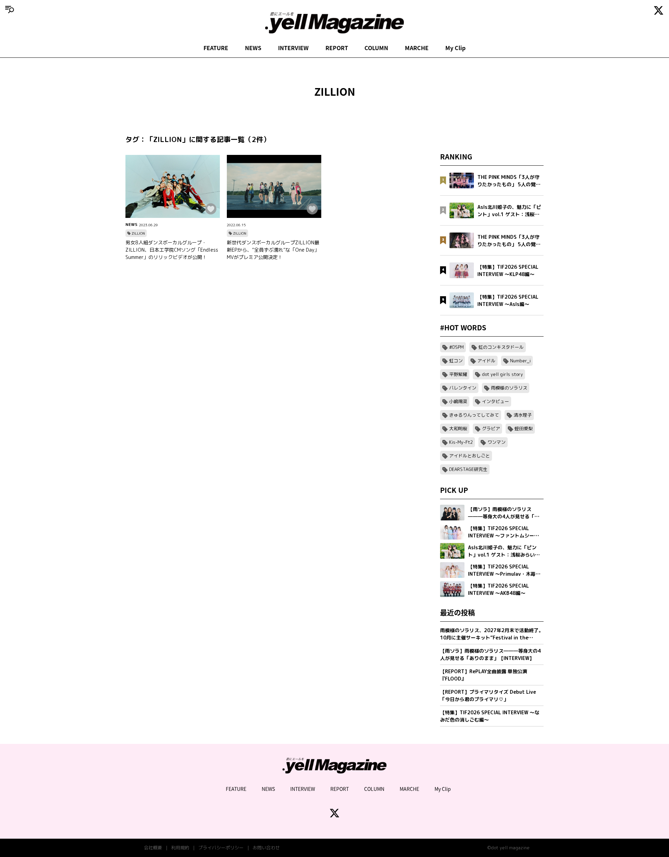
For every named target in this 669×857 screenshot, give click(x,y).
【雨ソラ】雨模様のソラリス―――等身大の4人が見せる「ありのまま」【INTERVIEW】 (490, 654)
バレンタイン (462, 388)
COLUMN (376, 48)
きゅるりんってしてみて (474, 415)
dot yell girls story (502, 374)
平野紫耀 (458, 374)
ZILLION (138, 233)
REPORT (336, 48)
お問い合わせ (266, 847)
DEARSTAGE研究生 (468, 469)
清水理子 (523, 415)
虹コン (456, 360)
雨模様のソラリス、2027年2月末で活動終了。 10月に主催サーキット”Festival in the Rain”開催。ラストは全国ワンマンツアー (492, 634)
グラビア (491, 428)
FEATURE (215, 48)
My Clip (455, 48)
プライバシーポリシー (221, 847)
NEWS (253, 48)
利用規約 (180, 847)
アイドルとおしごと (469, 456)
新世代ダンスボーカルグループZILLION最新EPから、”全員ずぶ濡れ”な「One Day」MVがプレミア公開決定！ (273, 249)
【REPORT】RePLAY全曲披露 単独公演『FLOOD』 (483, 675)
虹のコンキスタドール (501, 347)
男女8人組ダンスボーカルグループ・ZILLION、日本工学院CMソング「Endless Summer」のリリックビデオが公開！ (171, 249)
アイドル (486, 360)
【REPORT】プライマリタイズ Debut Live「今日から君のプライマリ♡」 (488, 695)
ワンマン (496, 442)
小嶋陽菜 (458, 401)
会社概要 (153, 847)
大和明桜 (458, 428)
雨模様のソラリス (509, 388)
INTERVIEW (293, 48)
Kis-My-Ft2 (461, 442)
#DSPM (456, 347)
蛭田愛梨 (524, 428)
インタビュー (495, 401)
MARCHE (417, 48)
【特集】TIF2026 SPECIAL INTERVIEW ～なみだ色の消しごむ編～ (489, 716)
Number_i (520, 360)
